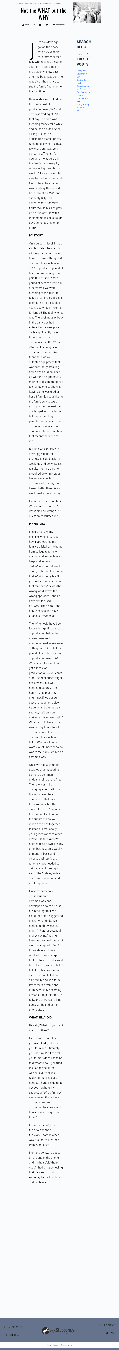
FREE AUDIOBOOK (12, 1327)
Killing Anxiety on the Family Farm (83, 107)
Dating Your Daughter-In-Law (82, 73)
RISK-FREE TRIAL (11, 1335)
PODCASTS (110, 1333)
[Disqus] (46, 1217)
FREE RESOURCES (107, 1325)
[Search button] (87, 54)
